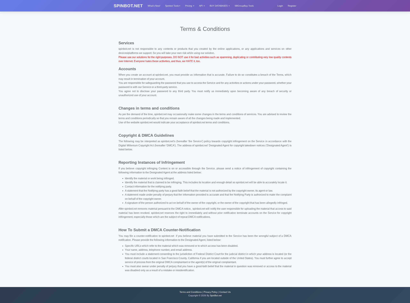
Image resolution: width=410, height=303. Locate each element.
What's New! (154, 5)
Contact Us (225, 292)
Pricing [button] (189, 5)
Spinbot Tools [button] (172, 5)
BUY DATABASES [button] (219, 5)
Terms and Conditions (191, 292)
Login (280, 5)
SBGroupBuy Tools (244, 5)
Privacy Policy (210, 292)
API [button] (201, 5)
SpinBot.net (216, 295)
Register (292, 5)
